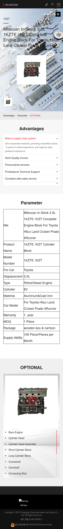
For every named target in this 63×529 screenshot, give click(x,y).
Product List (50, 14)
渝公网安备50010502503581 (27, 525)
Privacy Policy (46, 525)
